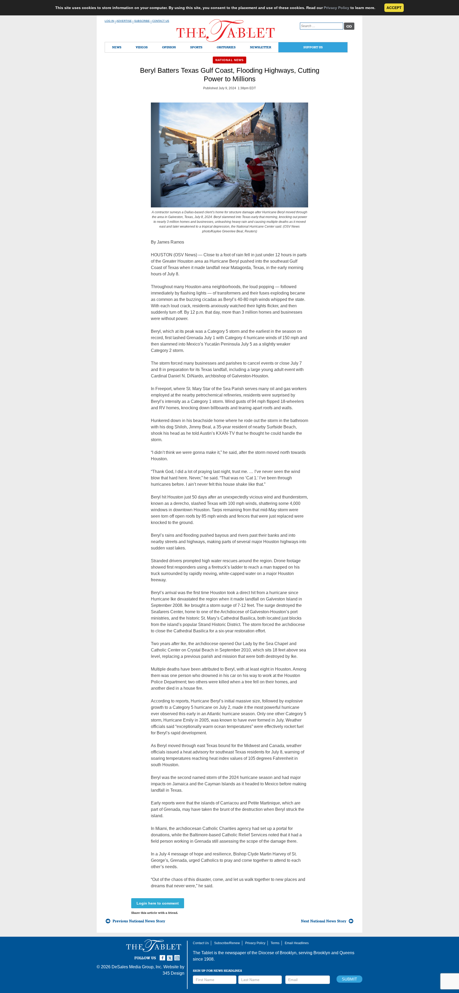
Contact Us (160, 20)
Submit (349, 979)
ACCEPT (394, 8)
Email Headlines (297, 943)
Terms (275, 943)
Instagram (178, 955)
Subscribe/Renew (227, 943)
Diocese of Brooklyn (277, 953)
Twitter (170, 955)
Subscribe (142, 20)
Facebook (163, 955)
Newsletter (260, 47)
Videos (142, 47)
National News (229, 60)
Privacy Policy (336, 8)
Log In (109, 20)
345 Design (173, 973)
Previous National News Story (139, 921)
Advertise (124, 20)
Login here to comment (158, 903)
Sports (196, 47)
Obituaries (226, 47)
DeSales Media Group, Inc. (137, 967)
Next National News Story (323, 921)
